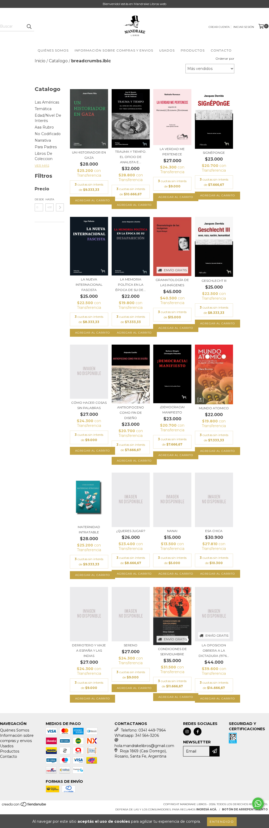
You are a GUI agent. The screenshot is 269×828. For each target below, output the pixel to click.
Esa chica (214, 531)
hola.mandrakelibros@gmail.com (144, 745)
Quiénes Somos (53, 50)
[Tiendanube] (24, 805)
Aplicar (60, 207)
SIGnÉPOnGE (214, 153)
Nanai (172, 531)
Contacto (221, 50)
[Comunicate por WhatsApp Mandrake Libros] (258, 804)
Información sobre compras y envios (114, 50)
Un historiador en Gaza (89, 155)
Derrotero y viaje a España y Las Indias (89, 650)
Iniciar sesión (243, 27)
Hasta (49, 199)
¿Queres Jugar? (130, 531)
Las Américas (47, 102)
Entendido (222, 822)
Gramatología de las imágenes (172, 282)
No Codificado (48, 133)
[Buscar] (29, 26)
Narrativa (43, 140)
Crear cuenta (219, 27)
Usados (167, 50)
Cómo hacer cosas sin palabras (89, 405)
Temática (43, 108)
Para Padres (46, 147)
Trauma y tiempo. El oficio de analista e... (130, 157)
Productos (193, 50)
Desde (39, 199)
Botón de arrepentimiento (245, 809)
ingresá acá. (206, 809)
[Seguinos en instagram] (187, 731)
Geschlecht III (213, 281)
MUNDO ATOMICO (214, 408)
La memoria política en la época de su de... (130, 284)
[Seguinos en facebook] (197, 731)
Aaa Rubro (44, 127)
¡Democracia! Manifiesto (172, 409)
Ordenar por (224, 58)
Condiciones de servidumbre (172, 651)
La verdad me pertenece (172, 151)
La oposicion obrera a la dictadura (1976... (214, 650)
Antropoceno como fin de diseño (130, 412)
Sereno (130, 645)
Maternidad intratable (89, 529)
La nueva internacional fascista (89, 284)
